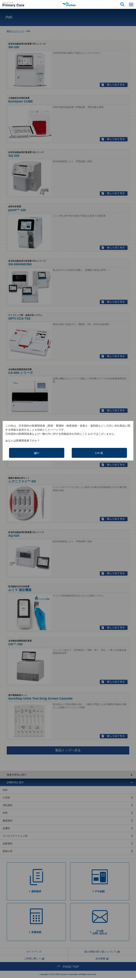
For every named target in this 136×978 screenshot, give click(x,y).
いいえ (99, 452)
